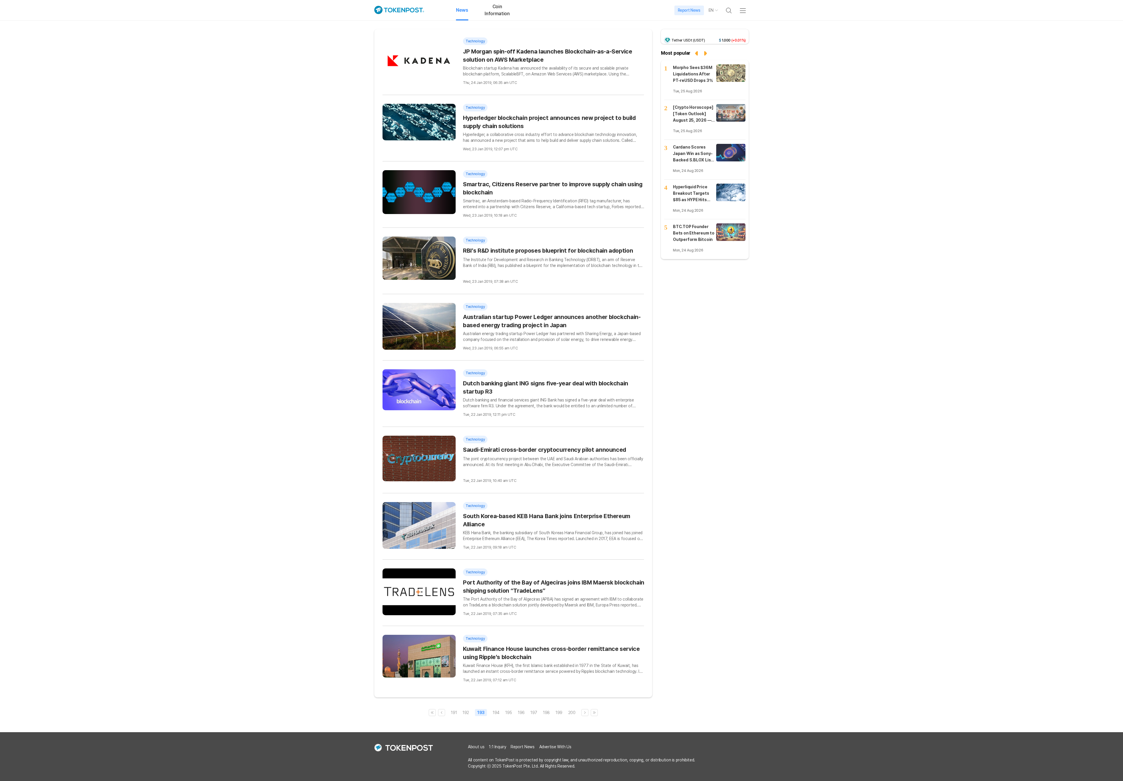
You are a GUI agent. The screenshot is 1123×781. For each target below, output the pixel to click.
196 (521, 712)
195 (508, 712)
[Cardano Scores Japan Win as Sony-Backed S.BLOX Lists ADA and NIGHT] (730, 152)
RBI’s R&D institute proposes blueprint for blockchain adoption (548, 250)
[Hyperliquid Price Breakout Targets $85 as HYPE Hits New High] (730, 192)
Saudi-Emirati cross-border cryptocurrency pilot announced (544, 449)
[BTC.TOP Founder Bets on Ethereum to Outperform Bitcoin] (730, 232)
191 (454, 712)
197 (534, 712)
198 (546, 712)
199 (559, 712)
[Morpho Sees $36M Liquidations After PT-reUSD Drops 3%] (730, 73)
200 (572, 712)
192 (466, 712)
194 (496, 712)
